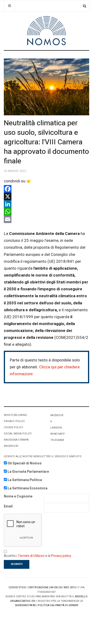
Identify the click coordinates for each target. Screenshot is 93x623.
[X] (46, 196)
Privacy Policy (14, 421)
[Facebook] (46, 189)
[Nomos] (46, 30)
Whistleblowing (15, 415)
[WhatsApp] (46, 211)
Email (8, 506)
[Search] (84, 5)
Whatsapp (57, 434)
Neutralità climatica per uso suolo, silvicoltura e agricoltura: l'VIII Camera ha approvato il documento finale (46, 142)
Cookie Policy (13, 427)
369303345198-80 (25, 605)
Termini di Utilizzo (31, 555)
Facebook (56, 415)
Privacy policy (61, 555)
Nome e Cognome (18, 496)
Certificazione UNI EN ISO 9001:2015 (52, 587)
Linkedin (56, 428)
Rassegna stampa (16, 440)
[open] (9, 5)
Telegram (57, 440)
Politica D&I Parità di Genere (58, 605)
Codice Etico (17, 587)
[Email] (46, 219)
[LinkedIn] (46, 204)
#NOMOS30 (11, 446)
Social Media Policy (18, 434)
